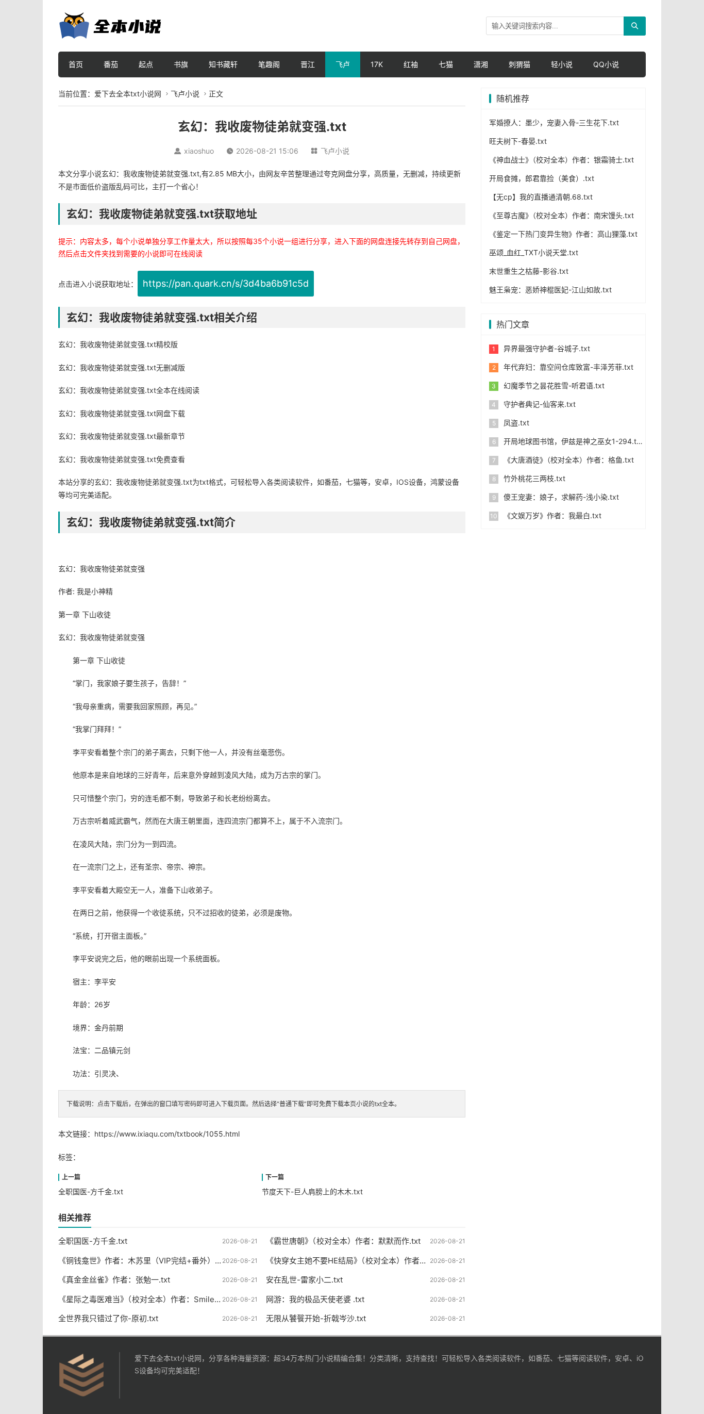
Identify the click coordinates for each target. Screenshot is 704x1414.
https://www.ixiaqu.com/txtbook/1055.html (167, 1133)
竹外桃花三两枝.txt (534, 478)
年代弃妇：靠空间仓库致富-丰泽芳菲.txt (568, 367)
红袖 (411, 64)
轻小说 (562, 64)
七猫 (446, 64)
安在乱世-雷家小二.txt (304, 1280)
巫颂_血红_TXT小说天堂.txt (533, 252)
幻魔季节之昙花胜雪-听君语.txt (554, 385)
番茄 (111, 64)
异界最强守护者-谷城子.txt (547, 348)
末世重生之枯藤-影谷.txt (528, 271)
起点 (146, 64)
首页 (76, 64)
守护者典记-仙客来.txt (540, 404)
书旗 (181, 64)
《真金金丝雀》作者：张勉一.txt (114, 1280)
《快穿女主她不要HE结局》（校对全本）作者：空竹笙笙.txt (368, 1260)
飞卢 (343, 64)
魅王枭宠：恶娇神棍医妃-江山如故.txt (550, 289)
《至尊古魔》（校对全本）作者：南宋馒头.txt (561, 215)
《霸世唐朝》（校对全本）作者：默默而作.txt (343, 1241)
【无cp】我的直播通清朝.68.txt (541, 196)
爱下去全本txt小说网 (127, 93)
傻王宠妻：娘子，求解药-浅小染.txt (561, 496)
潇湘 (481, 64)
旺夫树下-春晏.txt (518, 141)
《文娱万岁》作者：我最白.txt (552, 515)
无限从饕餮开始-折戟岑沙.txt (316, 1318)
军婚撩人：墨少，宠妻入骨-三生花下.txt (554, 122)
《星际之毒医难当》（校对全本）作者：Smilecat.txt (147, 1299)
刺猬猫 (519, 64)
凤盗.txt (516, 422)
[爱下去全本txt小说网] (109, 25)
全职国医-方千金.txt (90, 1191)
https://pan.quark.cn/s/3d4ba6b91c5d (226, 283)
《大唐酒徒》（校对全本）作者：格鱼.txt (569, 459)
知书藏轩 (223, 64)
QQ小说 (606, 64)
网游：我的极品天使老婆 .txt (315, 1299)
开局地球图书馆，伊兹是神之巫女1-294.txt (573, 441)
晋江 (307, 64)
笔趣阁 (269, 64)
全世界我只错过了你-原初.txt (108, 1318)
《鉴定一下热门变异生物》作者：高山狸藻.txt (563, 233)
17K (377, 64)
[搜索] (635, 26)
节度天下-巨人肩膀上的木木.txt (312, 1191)
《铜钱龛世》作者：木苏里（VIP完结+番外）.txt (142, 1260)
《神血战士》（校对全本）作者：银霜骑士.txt (561, 159)
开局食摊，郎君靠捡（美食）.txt (541, 178)
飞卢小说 (185, 93)
